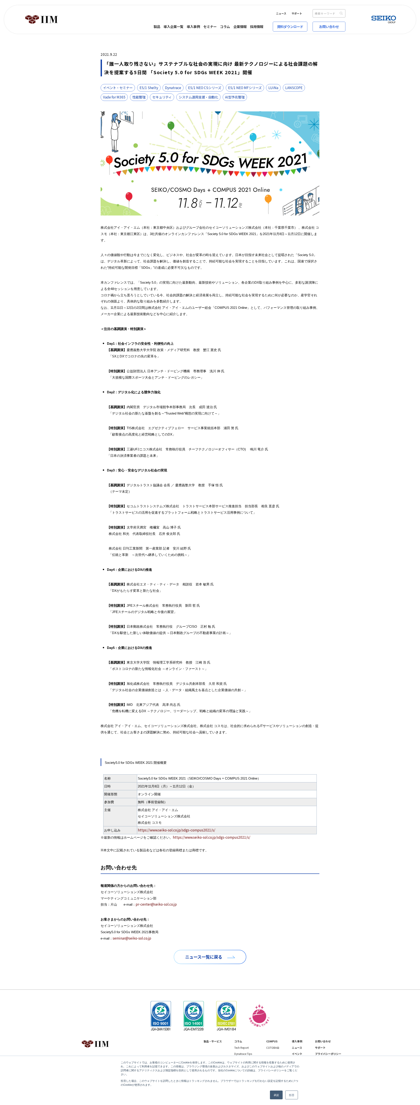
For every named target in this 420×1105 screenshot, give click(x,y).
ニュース (281, 13)
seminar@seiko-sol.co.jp (132, 938)
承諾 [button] (276, 1095)
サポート (297, 13)
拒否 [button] (291, 1095)
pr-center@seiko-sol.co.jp (156, 904)
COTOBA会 (272, 1047)
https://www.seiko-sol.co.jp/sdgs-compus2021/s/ (176, 829)
